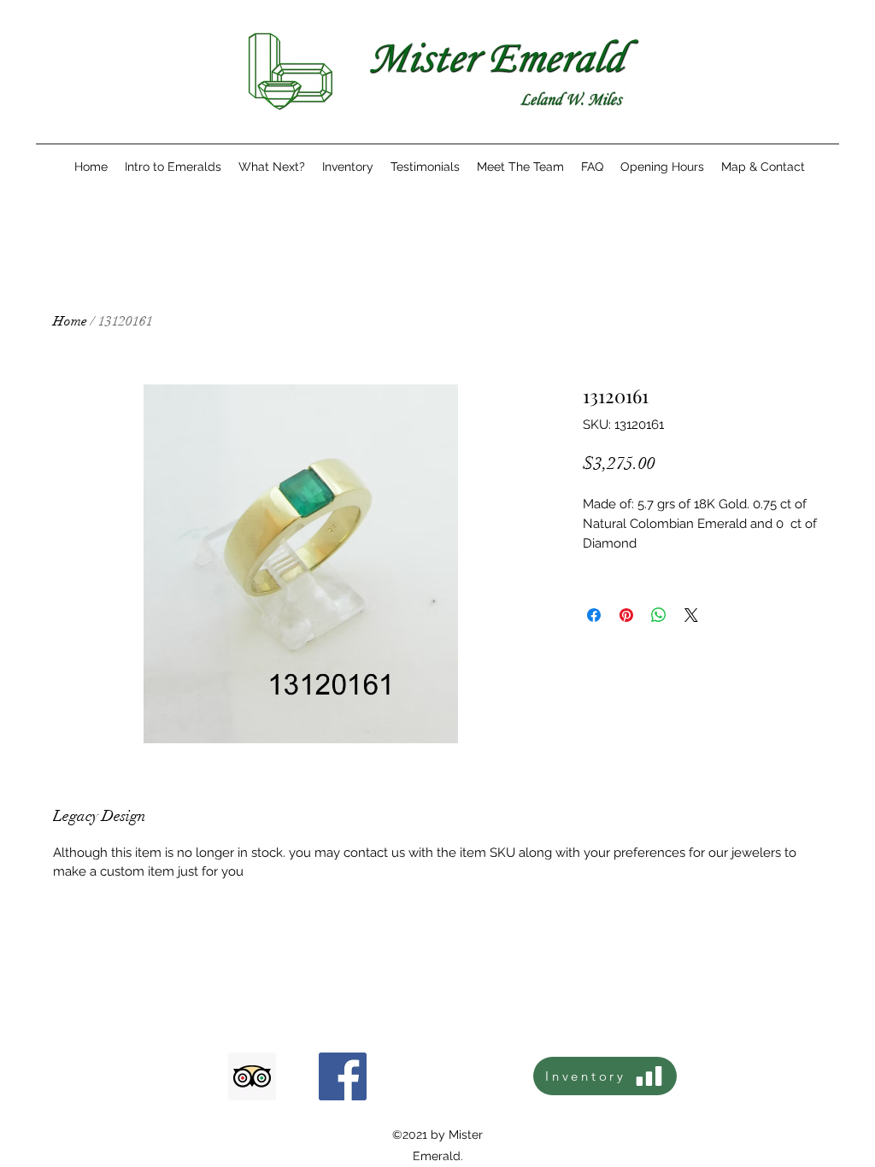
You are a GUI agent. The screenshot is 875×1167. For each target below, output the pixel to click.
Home (70, 321)
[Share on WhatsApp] (659, 615)
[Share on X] (691, 615)
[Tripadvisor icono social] (252, 1076)
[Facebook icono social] (343, 1076)
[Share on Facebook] (594, 615)
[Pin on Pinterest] (626, 615)
